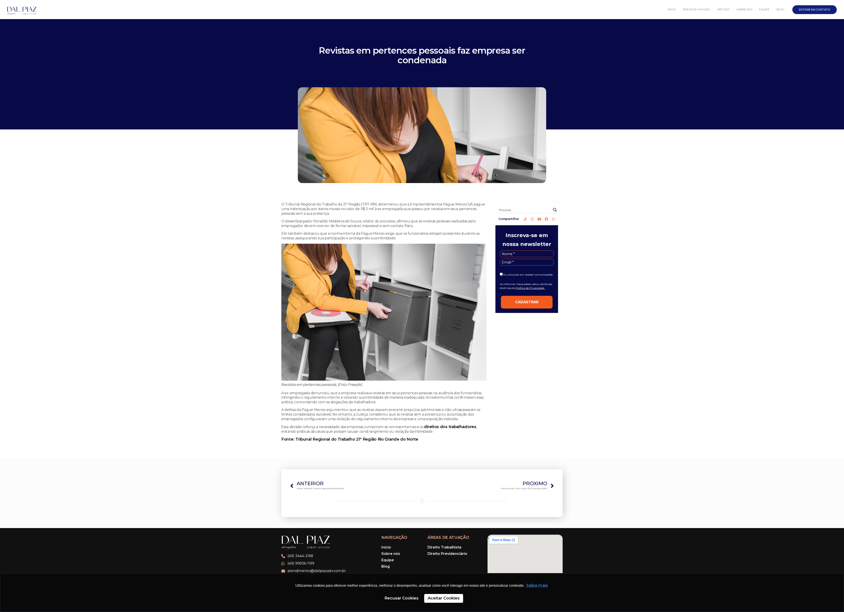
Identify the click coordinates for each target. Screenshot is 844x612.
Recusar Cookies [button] (401, 598)
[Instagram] (532, 219)
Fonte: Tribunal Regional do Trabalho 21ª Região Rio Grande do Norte (349, 439)
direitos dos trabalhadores (450, 426)
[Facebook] (546, 219)
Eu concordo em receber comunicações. (528, 274)
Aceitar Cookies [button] (444, 598)
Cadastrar (526, 302)
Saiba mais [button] (537, 585)
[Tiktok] (525, 219)
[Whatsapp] (553, 219)
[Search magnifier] (555, 210)
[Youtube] (539, 219)
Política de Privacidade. (530, 288)
